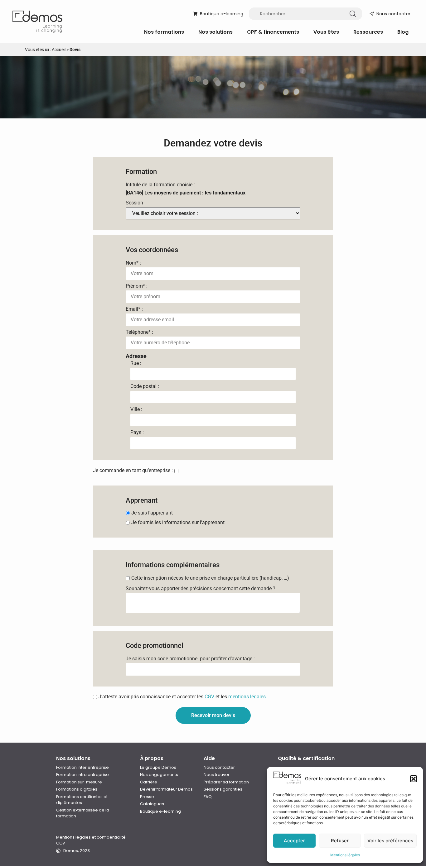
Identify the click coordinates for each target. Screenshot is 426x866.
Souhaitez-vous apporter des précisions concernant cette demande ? (200, 588)
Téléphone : (139, 332)
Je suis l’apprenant (152, 512)
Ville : (136, 409)
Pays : (137, 432)
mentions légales (247, 697)
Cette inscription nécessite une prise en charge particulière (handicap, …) (210, 578)
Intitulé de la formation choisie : (160, 184)
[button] (413, 779)
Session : (136, 202)
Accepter (294, 841)
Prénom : (137, 286)
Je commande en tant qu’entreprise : (133, 470)
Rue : (135, 363)
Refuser (340, 841)
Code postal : (144, 386)
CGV (209, 697)
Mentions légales (345, 855)
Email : (134, 309)
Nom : (133, 263)
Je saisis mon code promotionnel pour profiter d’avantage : (190, 658)
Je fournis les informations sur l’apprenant (178, 522)
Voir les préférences (390, 841)
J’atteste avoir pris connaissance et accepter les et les (182, 696)
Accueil (58, 49)
